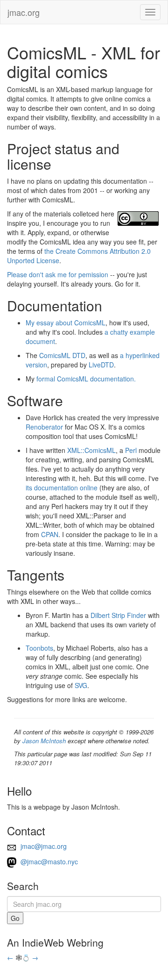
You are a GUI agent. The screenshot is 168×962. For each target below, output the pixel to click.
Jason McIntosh (44, 740)
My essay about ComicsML (65, 322)
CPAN (49, 534)
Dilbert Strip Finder (118, 615)
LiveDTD (101, 364)
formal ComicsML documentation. (86, 378)
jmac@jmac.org (43, 846)
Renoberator (44, 426)
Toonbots (39, 648)
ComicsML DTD (62, 355)
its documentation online (62, 487)
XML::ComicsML (91, 450)
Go (15, 918)
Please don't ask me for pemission (57, 274)
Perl (131, 450)
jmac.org (23, 12)
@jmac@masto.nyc (48, 861)
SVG (81, 685)
